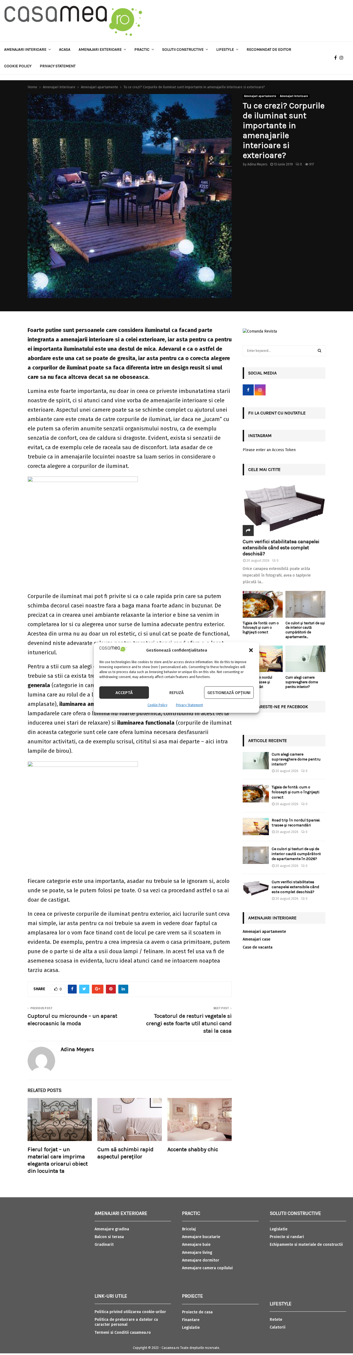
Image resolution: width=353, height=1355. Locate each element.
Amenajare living (197, 1252)
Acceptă (124, 692)
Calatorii (277, 1327)
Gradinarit (104, 1244)
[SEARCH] (319, 350)
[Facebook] (336, 58)
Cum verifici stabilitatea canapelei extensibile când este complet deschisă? (281, 547)
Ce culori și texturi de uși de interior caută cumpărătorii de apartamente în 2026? (296, 854)
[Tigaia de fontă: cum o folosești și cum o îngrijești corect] (263, 604)
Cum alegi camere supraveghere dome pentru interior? (301, 682)
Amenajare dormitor (200, 1260)
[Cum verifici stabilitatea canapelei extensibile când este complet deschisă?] (284, 508)
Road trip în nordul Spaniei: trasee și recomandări (296, 823)
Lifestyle (225, 49)
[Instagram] (342, 58)
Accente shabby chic (192, 1149)
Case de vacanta (257, 947)
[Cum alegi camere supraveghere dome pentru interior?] (305, 659)
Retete (276, 1319)
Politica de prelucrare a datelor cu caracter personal (126, 1322)
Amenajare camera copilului (207, 1268)
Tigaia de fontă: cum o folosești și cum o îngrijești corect (261, 627)
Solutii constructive (183, 49)
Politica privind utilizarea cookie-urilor (130, 1312)
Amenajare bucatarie (201, 1237)
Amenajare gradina (112, 1229)
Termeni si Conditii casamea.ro (123, 1332)
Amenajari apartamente (260, 96)
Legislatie (191, 1327)
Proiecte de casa (197, 1312)
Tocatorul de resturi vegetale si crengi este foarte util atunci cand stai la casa (189, 1023)
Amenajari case (256, 939)
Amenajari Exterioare (100, 49)
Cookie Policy (157, 705)
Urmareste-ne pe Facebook (278, 706)
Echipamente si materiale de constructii (306, 1244)
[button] (251, 650)
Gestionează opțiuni (228, 692)
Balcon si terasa (109, 1237)
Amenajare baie (196, 1244)
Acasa (64, 49)
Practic (141, 49)
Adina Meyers (257, 164)
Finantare (190, 1319)
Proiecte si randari (287, 1237)
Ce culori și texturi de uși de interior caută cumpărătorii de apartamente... (305, 630)
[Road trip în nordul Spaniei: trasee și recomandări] (263, 659)
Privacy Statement (189, 705)
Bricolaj (189, 1229)
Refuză (176, 692)
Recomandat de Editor (269, 49)
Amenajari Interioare (25, 49)
